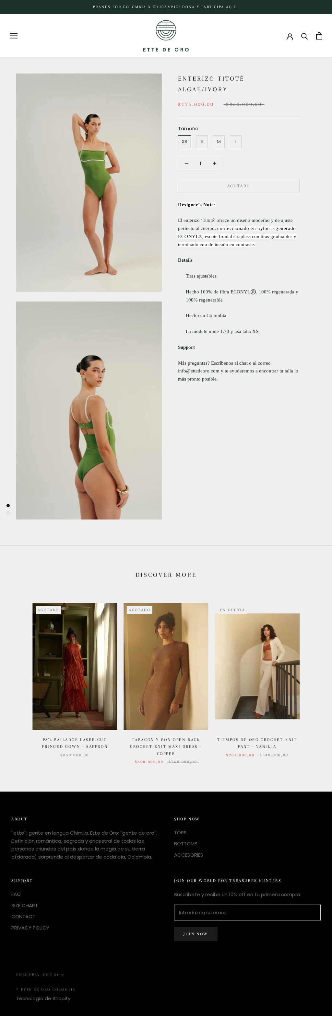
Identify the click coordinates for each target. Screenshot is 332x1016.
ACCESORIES (188, 854)
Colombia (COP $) (37, 975)
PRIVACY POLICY (30, 927)
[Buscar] (304, 35)
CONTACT (23, 916)
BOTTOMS (185, 843)
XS (184, 141)
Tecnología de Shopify (43, 998)
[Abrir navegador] (14, 36)
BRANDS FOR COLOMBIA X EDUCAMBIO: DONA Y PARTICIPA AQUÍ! (166, 7)
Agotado (238, 186)
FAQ (16, 894)
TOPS (180, 832)
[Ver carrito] (319, 36)
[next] (311, 677)
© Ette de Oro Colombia (46, 989)
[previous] (20, 677)
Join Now (196, 934)
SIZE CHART (24, 905)
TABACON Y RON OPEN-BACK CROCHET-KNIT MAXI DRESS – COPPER (166, 746)
